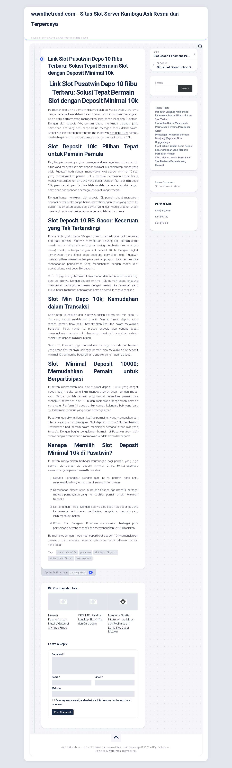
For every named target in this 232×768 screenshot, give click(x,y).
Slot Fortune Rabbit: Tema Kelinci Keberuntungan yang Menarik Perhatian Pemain (173, 150)
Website (56, 688)
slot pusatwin (83, 558)
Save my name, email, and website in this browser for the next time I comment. (91, 702)
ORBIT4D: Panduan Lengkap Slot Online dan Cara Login (90, 619)
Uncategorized (77, 572)
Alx (134, 750)
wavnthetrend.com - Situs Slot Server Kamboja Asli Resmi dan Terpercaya (105, 19)
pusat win (85, 552)
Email (99, 677)
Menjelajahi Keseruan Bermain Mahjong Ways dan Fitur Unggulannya (172, 138)
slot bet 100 (161, 216)
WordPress (115, 750)
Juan (65, 572)
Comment (58, 654)
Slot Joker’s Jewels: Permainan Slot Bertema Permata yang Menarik (173, 161)
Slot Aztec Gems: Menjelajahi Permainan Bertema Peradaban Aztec (173, 127)
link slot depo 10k (67, 552)
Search (159, 83)
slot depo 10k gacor (105, 552)
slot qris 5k (161, 223)
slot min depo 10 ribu (61, 558)
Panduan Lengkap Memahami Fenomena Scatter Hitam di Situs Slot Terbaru (173, 115)
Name (56, 677)
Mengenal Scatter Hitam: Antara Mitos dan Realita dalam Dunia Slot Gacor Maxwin (121, 623)
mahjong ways (163, 210)
